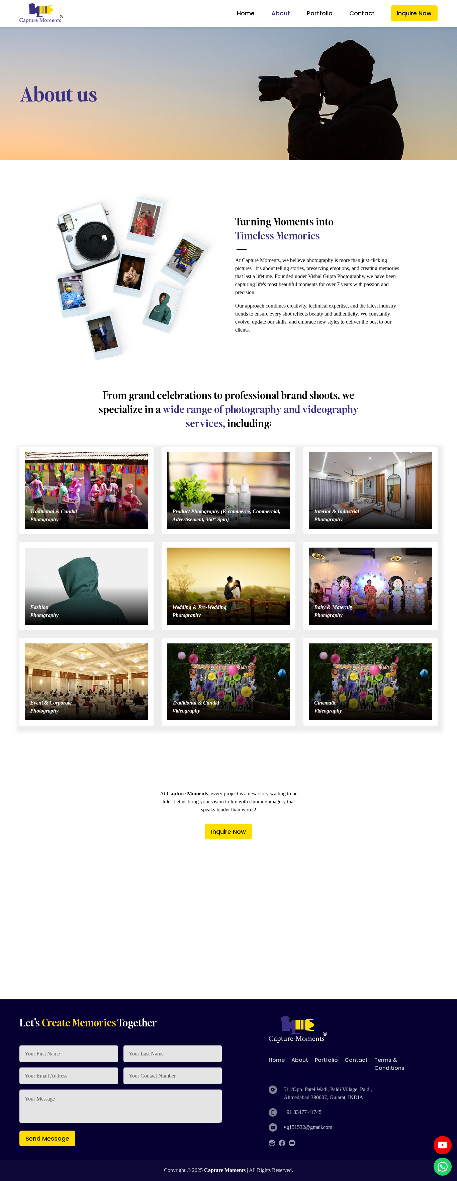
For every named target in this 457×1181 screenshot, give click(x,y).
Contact (362, 13)
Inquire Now (414, 13)
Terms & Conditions (389, 1064)
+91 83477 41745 (303, 1112)
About (280, 13)
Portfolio (320, 13)
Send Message (47, 1138)
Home (246, 13)
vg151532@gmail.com (308, 1127)
